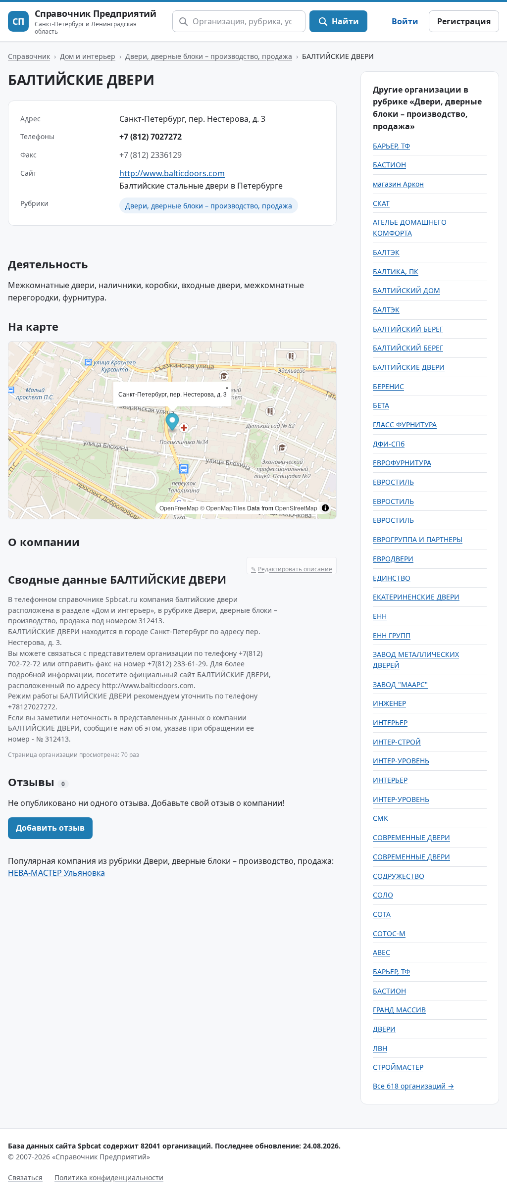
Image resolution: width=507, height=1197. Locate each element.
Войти (405, 21)
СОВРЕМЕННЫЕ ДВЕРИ (411, 837)
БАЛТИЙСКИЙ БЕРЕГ (408, 329)
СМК (380, 818)
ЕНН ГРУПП (391, 635)
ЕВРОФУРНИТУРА (402, 462)
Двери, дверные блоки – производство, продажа (208, 56)
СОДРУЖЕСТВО (398, 876)
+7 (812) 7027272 (150, 136)
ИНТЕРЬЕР (390, 722)
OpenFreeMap (179, 507)
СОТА (382, 914)
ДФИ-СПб (389, 444)
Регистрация (464, 21)
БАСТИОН (389, 164)
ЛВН (380, 1048)
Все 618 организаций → (413, 1086)
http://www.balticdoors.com (172, 173)
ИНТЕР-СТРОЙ (397, 742)
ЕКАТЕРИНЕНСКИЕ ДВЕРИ (416, 596)
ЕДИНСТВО (391, 578)
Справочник (29, 56)
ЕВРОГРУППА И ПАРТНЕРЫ (417, 539)
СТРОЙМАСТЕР (398, 1067)
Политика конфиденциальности (108, 1177)
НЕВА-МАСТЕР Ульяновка (56, 872)
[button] (172, 423)
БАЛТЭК (386, 252)
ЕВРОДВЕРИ (393, 558)
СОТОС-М (389, 933)
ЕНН (380, 616)
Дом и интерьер (87, 56)
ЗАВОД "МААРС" (400, 684)
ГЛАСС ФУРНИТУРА (405, 424)
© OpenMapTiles (223, 507)
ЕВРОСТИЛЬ (393, 482)
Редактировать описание (291, 569)
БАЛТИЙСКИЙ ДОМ (406, 290)
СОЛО (383, 894)
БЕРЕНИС (388, 386)
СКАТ (381, 203)
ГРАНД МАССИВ (399, 1009)
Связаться (25, 1177)
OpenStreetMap (296, 507)
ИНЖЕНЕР (389, 703)
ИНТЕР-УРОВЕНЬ (401, 760)
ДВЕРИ (384, 1029)
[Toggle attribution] (325, 508)
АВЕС (381, 952)
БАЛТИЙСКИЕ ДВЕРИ (409, 367)
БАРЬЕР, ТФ (391, 145)
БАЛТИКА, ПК (395, 271)
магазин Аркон (398, 184)
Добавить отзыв (50, 827)
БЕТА (381, 405)
